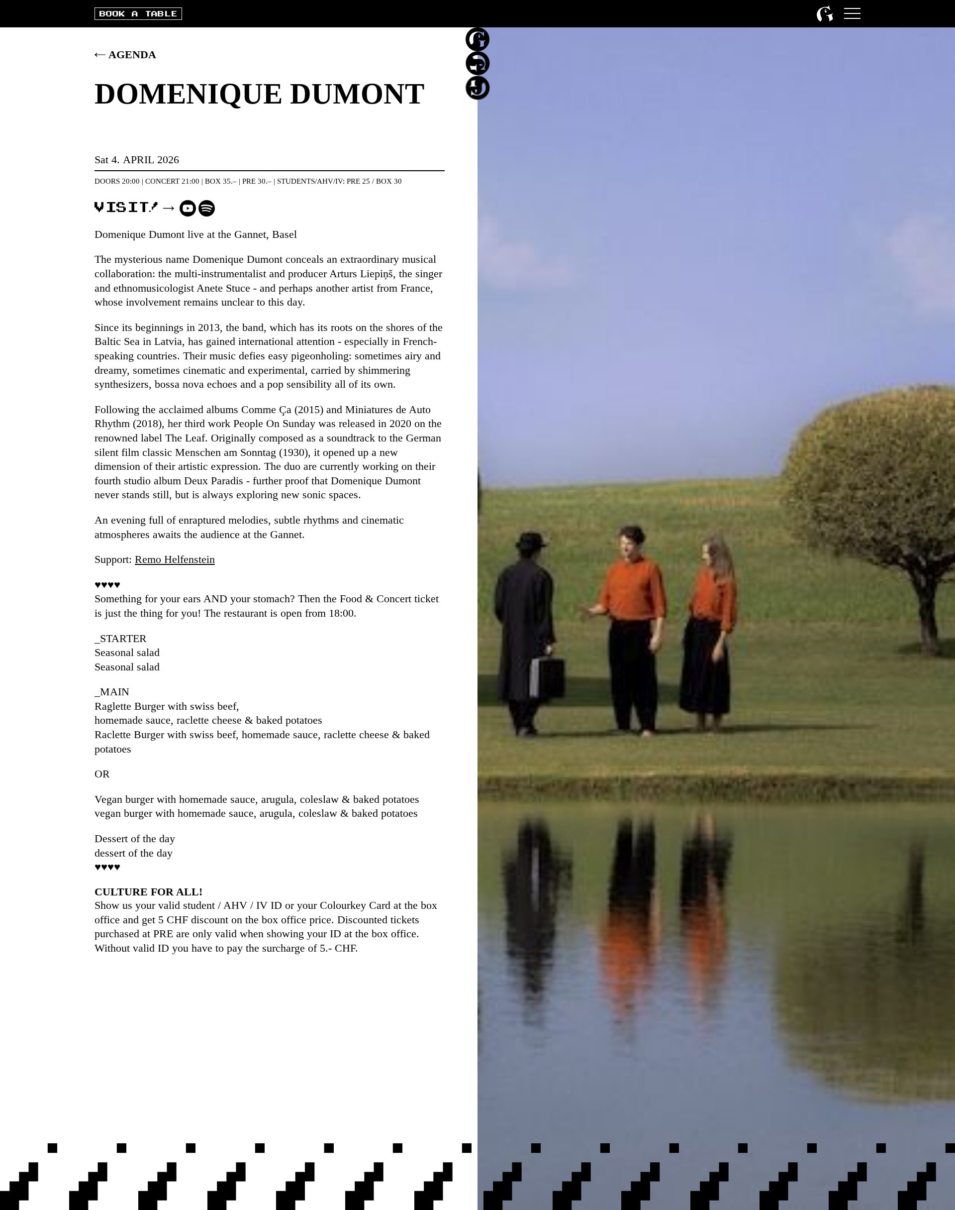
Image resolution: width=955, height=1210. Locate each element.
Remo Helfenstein (175, 559)
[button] (852, 13)
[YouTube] (188, 208)
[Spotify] (206, 208)
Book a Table (138, 13)
